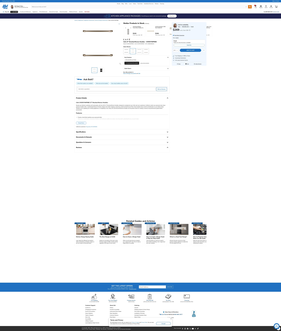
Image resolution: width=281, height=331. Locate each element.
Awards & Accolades (114, 309)
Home (63, 12)
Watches (73, 12)
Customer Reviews (114, 315)
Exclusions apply (132, 289)
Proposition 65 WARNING (91, 126)
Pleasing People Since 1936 (8, 1)
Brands (118, 3)
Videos (134, 3)
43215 (177, 37)
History (111, 307)
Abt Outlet (87, 12)
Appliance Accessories (89, 20)
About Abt (113, 305)
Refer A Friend (275, 1)
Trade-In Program (89, 315)
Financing (162, 3)
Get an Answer (161, 89)
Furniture (25, 12)
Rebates (157, 3)
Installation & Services (148, 3)
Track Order (140, 3)
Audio (53, 12)
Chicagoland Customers (90, 309)
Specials (81, 12)
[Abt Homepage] (5, 7)
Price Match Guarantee (139, 311)
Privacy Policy (144, 322)
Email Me (189, 45)
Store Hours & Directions (171, 312)
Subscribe (169, 287)
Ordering (136, 305)
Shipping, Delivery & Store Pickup (142, 309)
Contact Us (87, 307)
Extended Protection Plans (140, 315)
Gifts (126, 3)
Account (136, 307)
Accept (163, 323)
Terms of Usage (135, 322)
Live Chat (164, 314)
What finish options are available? (85, 83)
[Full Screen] (120, 64)
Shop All (7, 12)
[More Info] (189, 30)
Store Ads (87, 317)
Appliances (35, 12)
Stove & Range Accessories (101, 20)
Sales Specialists (113, 313)
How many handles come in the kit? (119, 83)
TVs (43, 12)
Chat (179, 26)
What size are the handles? (102, 83)
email (278, 12)
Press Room (112, 317)
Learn (130, 3)
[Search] (250, 6)
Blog (123, 3)
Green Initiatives (89, 313)
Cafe (139, 73)
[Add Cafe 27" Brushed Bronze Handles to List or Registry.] (119, 24)
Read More (81, 123)
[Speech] (246, 7)
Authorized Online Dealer (115, 311)
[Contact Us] (175, 27)
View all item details (144, 63)
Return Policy (137, 317)
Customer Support (90, 305)
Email (192, 26)
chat (274, 12)
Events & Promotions (90, 311)
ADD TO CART (190, 50)
